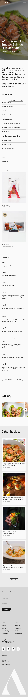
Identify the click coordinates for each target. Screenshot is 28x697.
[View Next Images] (25, 409)
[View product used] (14, 191)
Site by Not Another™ (6, 664)
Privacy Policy (4, 655)
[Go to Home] (6, 2)
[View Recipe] (14, 454)
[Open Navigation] (25, 2)
